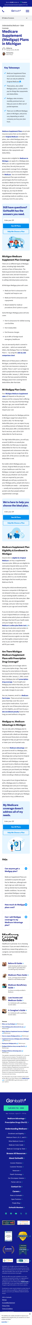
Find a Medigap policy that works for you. (13, 1027)
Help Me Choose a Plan (16, 232)
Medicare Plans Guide (17, 975)
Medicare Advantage (17, 748)
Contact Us (16, 1187)
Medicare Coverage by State (16, 1149)
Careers (16, 1191)
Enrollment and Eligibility (16, 1133)
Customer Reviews (16, 1167)
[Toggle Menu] (27, 11)
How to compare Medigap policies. (12, 1036)
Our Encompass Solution (16, 1178)
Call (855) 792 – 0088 (16, 1108)
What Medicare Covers (16, 1141)
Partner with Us (16, 1182)
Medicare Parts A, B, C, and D (16, 1137)
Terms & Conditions (7, 1308)
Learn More (4, 1322)
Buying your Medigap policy (10, 1043)
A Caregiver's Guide (16, 1010)
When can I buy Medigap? (9, 1024)
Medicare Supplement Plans (12, 131)
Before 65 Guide (15, 963)
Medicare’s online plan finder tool (15, 625)
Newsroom (16, 1170)
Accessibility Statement (8, 1303)
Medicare (7, 174)
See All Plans (16, 226)
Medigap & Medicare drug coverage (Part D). (14, 1046)
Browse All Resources (16, 1153)
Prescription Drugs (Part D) (16, 1122)
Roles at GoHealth (16, 1195)
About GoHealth (16, 1158)
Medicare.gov (24, 1281)
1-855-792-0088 (4, 11)
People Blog (16, 1203)
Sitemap (4, 1300)
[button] (16, 870)
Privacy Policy (6, 1305)
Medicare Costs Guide (16, 1145)
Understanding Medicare (10, 25)
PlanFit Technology (16, 1174)
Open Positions (16, 1199)
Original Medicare (12, 137)
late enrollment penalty (10, 712)
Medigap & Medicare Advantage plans (12, 1051)
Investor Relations (16, 1163)
